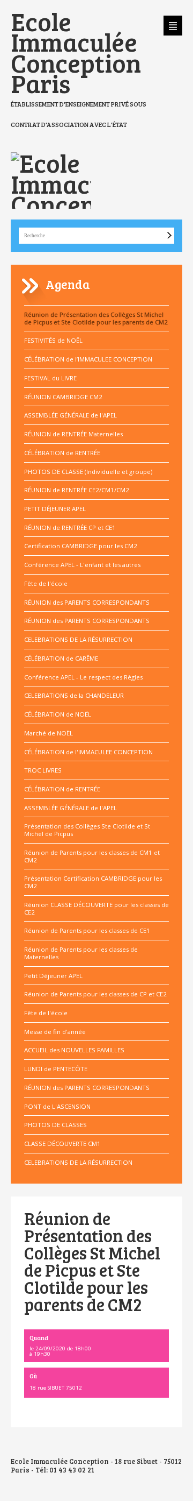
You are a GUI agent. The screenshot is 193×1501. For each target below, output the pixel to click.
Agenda (68, 284)
